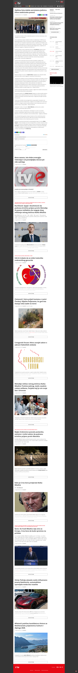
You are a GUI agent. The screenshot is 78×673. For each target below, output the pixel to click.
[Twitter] (59, 6)
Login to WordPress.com (34, 145)
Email (26, 146)
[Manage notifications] (76, 671)
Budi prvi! (24, 136)
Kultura (38, 6)
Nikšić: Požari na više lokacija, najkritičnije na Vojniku (55, 29)
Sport (36, 6)
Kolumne (32, 6)
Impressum (31, 670)
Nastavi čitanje (31, 197)
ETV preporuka (50, 6)
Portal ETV (25, 14)
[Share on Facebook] (38, 15)
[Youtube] (61, 6)
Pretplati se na (17, 149)
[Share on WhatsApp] (41, 15)
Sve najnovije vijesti (55, 32)
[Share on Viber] (45, 15)
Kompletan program (55, 69)
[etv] (18, 3)
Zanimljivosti (45, 6)
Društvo (23, 6)
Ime (15, 146)
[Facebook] (57, 6)
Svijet (41, 6)
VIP (29, 6)
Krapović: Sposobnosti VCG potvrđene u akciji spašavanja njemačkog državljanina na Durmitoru (56, 23)
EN (54, 6)
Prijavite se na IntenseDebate (29, 145)
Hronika (26, 6)
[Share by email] (43, 15)
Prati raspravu (47, 134)
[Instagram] (62, 6)
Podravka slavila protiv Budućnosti (56, 13)
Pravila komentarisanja (44, 670)
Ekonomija (19, 6)
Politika (16, 6)
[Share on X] (40, 15)
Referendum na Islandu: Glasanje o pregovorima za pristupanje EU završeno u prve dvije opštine (56, 17)
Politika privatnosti (37, 670)
